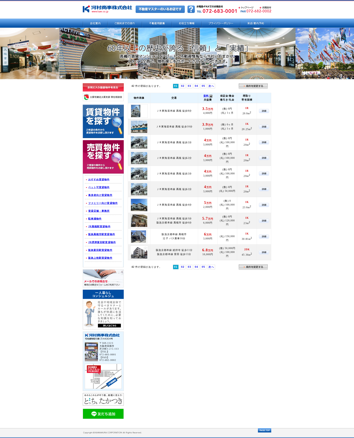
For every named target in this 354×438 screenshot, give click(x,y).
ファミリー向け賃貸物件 (103, 203)
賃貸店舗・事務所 (99, 210)
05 (203, 86)
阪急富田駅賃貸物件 (100, 250)
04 (196, 86)
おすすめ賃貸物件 (99, 179)
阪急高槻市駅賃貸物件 (101, 234)
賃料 (206, 95)
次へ (211, 86)
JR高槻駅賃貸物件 (99, 226)
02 (182, 86)
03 (189, 86)
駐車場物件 (95, 218)
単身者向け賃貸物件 (100, 195)
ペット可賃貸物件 (99, 187)
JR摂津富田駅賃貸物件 (102, 242)
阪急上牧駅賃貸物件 (100, 257)
